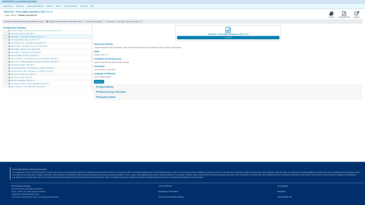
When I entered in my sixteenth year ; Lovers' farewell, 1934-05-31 (34, 59)
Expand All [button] (99, 82)
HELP (92, 6)
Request (357, 17)
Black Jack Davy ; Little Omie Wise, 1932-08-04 (28, 87)
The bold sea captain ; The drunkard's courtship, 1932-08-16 (32, 68)
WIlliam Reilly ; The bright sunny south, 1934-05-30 (29, 46)
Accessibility (282, 186)
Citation (331, 17)
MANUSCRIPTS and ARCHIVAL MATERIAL (19, 1)
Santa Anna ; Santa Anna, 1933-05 (23, 74)
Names (58, 6)
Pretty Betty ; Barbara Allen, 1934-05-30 (25, 49)
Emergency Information (168, 191)
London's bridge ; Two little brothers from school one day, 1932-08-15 (36, 30)
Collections (20, 6)
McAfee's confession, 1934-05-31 (23, 80)
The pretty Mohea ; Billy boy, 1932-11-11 (25, 40)
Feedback (281, 191)
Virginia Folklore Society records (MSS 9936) (65, 21)
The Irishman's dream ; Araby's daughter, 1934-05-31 (30, 84)
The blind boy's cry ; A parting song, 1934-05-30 (28, 43)
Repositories (8, 6)
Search (84, 6)
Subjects (49, 6)
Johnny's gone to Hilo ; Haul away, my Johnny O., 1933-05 (32, 71)
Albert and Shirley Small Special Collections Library (25, 21)
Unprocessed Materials (35, 6)
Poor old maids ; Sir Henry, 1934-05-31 (25, 55)
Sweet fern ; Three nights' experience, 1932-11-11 (28, 37)
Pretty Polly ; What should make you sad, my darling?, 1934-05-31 (34, 62)
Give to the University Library (171, 197)
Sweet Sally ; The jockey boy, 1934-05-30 (26, 52)
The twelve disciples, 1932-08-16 (23, 65)
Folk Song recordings (94, 21)
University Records (70, 6)
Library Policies (165, 186)
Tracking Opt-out (284, 197)
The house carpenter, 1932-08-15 (23, 33)
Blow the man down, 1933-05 (21, 77)
